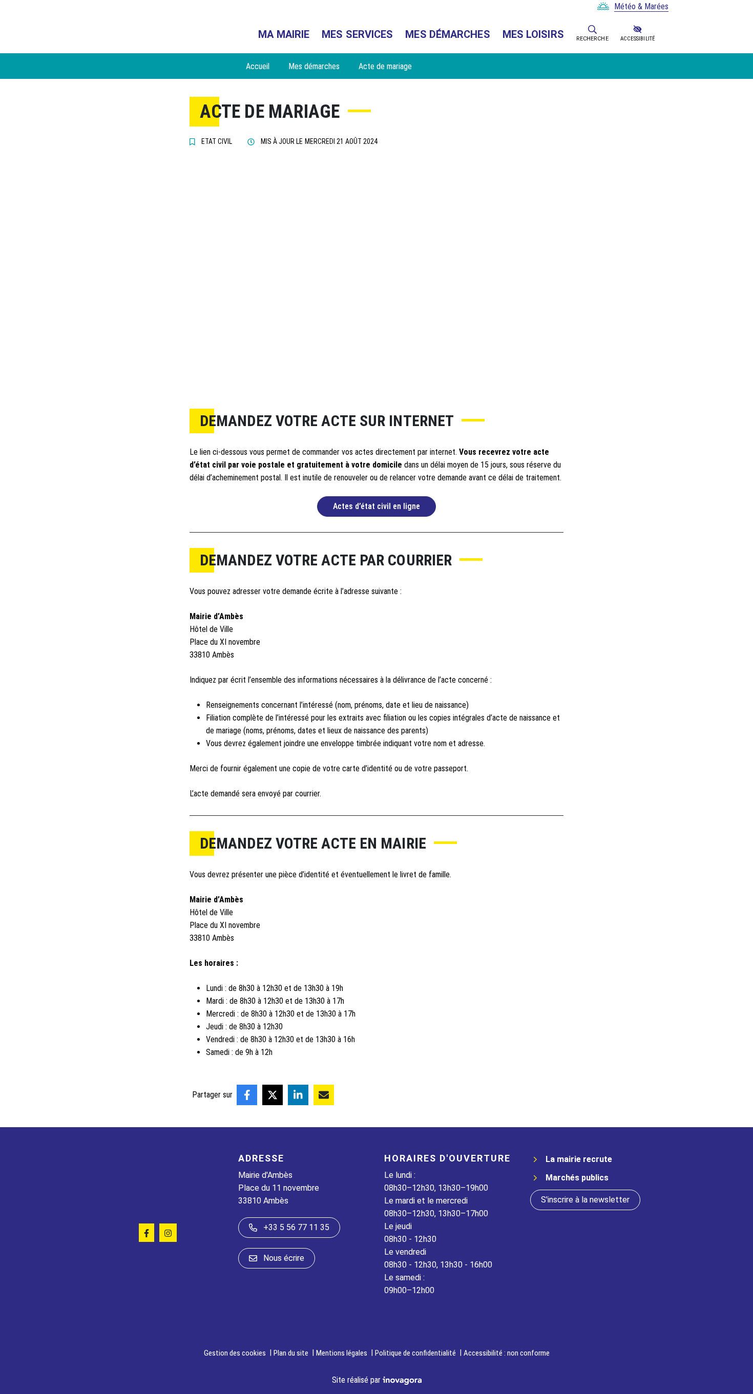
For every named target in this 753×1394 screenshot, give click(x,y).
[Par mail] (323, 1095)
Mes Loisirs (533, 34)
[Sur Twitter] (272, 1095)
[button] (592, 29)
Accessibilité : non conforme (507, 1353)
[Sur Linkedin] (298, 1095)
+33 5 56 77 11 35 (296, 1227)
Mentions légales (341, 1353)
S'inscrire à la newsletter (585, 1200)
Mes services (357, 34)
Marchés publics (577, 1177)
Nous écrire (283, 1258)
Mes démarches (447, 34)
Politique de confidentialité (415, 1353)
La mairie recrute (579, 1159)
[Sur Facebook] (247, 1095)
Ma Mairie (283, 34)
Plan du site (291, 1353)
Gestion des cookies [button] (235, 1353)
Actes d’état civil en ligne (376, 506)
